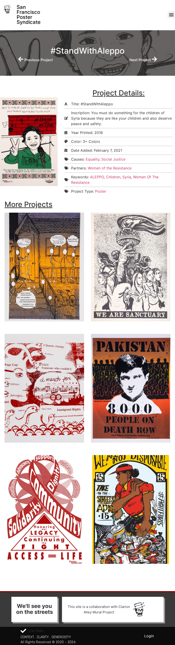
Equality (92, 159)
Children (113, 177)
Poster (100, 191)
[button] (171, 14)
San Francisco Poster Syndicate (29, 14)
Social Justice (113, 159)
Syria (126, 177)
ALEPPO (97, 177)
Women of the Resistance (109, 168)
